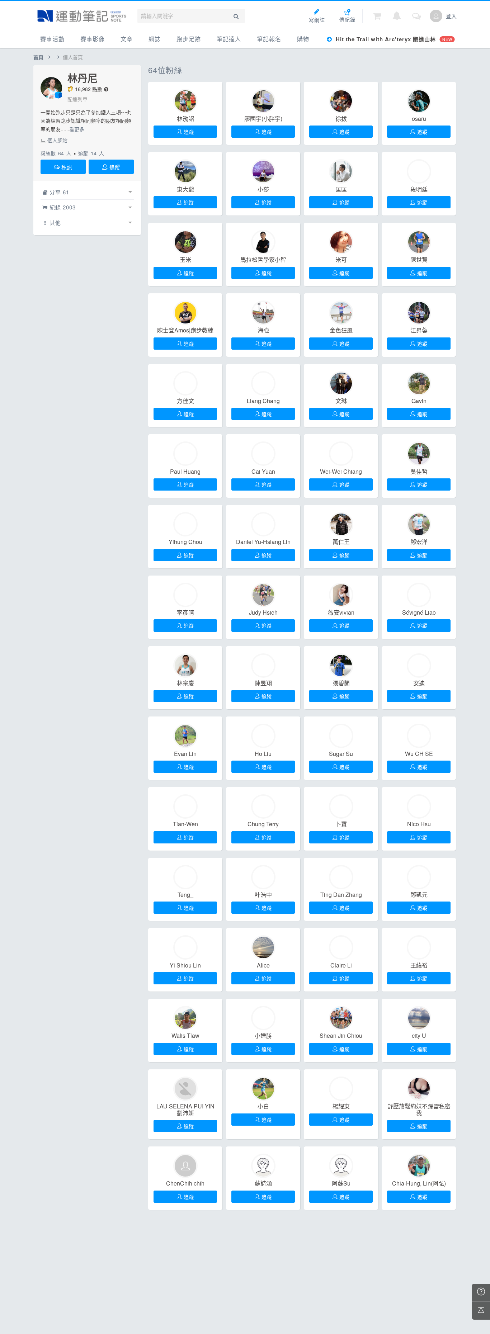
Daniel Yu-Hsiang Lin (263, 542)
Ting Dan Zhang (341, 894)
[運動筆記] (81, 16)
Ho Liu (263, 754)
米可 (341, 259)
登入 (451, 16)
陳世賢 (419, 259)
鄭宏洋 (419, 542)
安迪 (419, 683)
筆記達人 (229, 39)
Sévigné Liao (419, 612)
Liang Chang (263, 401)
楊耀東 (341, 1106)
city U (419, 1035)
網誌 (155, 39)
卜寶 (341, 824)
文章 (127, 39)
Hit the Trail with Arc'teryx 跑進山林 (393, 39)
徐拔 (341, 118)
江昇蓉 (419, 330)
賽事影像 (92, 39)
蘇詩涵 (263, 1183)
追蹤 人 (91, 153)
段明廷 (419, 189)
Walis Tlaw (185, 1035)
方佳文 (185, 401)
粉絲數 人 (56, 153)
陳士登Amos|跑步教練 (185, 330)
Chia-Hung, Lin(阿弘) (419, 1183)
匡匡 (341, 189)
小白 (263, 1106)
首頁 (38, 57)
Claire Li (341, 965)
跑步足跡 (188, 39)
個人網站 (57, 140)
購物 (303, 39)
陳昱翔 (263, 683)
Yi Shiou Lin (185, 965)
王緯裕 (419, 965)
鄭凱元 (419, 894)
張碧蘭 (341, 683)
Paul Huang (185, 471)
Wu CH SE (419, 754)
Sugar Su (341, 754)
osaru (419, 118)
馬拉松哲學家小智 (263, 259)
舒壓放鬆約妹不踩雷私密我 (419, 1109)
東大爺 (185, 189)
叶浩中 (263, 894)
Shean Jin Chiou (341, 1035)
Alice (263, 965)
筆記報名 (269, 39)
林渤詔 (185, 118)
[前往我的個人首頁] (436, 16)
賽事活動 (52, 39)
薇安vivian (341, 612)
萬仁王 (341, 542)
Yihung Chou (185, 542)
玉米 (185, 259)
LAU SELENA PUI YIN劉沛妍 (185, 1109)
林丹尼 (82, 78)
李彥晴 (185, 612)
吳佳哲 (419, 471)
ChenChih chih (185, 1183)
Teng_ (185, 894)
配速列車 (77, 99)
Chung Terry (263, 824)
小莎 (263, 189)
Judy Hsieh (263, 612)
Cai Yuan (263, 471)
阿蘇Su (341, 1183)
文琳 (341, 401)
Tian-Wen (185, 824)
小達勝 (263, 1035)
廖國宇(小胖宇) (263, 118)
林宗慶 (185, 683)
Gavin (419, 401)
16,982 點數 (88, 89)
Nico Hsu (419, 824)
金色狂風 (341, 330)
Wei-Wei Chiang (341, 471)
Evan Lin (185, 754)
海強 (263, 330)
